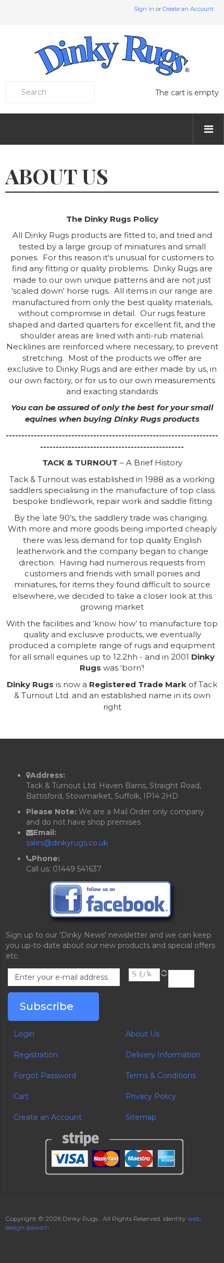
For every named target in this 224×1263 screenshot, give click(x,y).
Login (24, 1034)
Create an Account (188, 8)
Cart (21, 1096)
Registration (36, 1054)
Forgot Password (45, 1075)
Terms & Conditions (161, 1075)
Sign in (144, 8)
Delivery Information (163, 1054)
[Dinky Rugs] (112, 55)
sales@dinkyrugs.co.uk (67, 843)
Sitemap (141, 1117)
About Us (142, 1034)
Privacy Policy (151, 1096)
